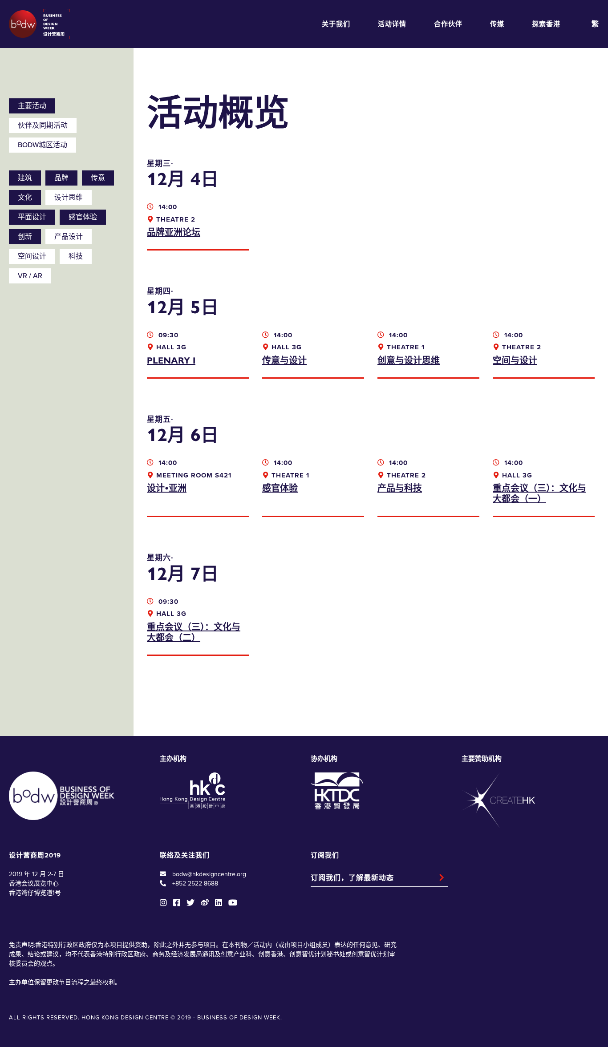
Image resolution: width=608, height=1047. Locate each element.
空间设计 (32, 256)
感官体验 (83, 217)
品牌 (61, 178)
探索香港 (546, 24)
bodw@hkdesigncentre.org (209, 874)
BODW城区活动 (42, 145)
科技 (76, 256)
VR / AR (30, 275)
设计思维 (68, 197)
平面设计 (32, 217)
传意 (98, 178)
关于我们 (336, 24)
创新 (25, 236)
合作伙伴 (448, 24)
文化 (25, 197)
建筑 (25, 178)
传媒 (497, 24)
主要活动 (32, 105)
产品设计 (68, 236)
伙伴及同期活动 (43, 125)
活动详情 (392, 24)
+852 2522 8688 (195, 883)
